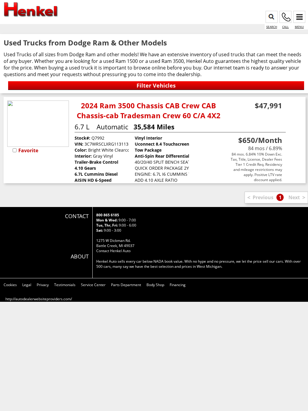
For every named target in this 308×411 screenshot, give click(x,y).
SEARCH (271, 27)
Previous (263, 197)
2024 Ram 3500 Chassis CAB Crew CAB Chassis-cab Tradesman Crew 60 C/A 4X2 (148, 110)
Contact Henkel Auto (113, 250)
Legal (26, 284)
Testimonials (64, 284)
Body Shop (155, 284)
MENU (299, 27)
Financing (178, 284)
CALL (285, 27)
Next (294, 197)
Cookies (10, 284)
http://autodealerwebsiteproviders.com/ (38, 298)
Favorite (28, 150)
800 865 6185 (107, 215)
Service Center (93, 284)
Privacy (43, 284)
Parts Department (126, 284)
